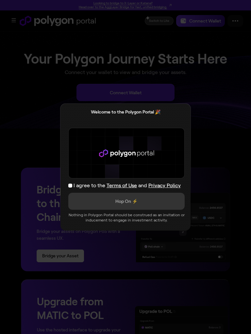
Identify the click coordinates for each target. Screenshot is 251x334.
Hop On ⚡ (126, 201)
